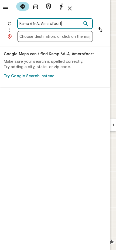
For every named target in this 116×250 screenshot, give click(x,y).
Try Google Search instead (29, 75)
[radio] (22, 6)
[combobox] (50, 23)
